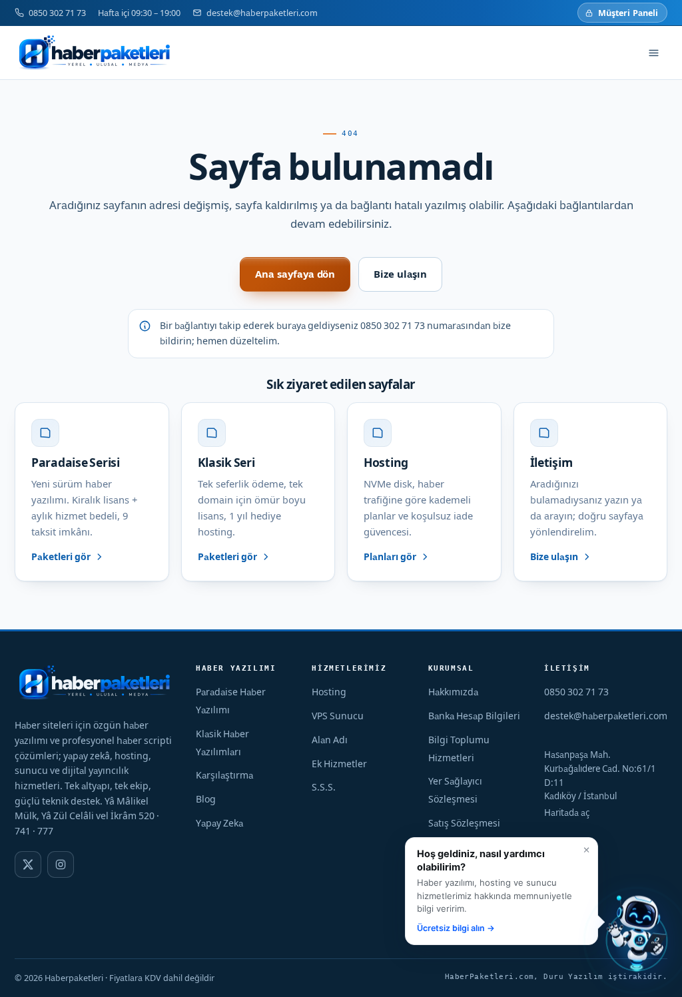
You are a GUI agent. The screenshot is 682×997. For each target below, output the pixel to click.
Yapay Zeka (219, 823)
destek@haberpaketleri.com (262, 12)
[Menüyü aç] (653, 53)
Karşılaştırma (224, 775)
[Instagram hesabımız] (60, 864)
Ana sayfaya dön (295, 274)
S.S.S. (324, 787)
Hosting (329, 692)
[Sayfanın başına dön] (594, 972)
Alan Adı (330, 740)
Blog (206, 799)
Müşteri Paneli (628, 12)
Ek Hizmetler (339, 764)
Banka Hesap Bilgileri (474, 716)
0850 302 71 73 (57, 12)
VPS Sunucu (338, 716)
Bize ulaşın (400, 274)
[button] (501, 891)
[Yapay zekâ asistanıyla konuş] (636, 936)
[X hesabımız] (28, 864)
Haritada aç (566, 813)
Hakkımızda (453, 692)
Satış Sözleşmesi (464, 823)
